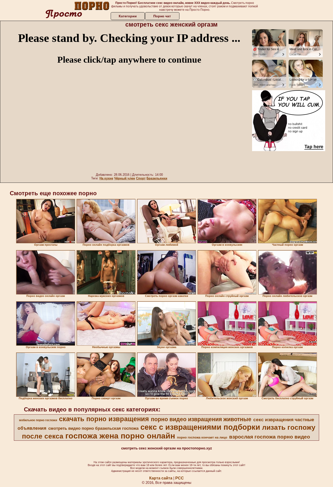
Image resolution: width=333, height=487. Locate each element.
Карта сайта (160, 478)
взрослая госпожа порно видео (269, 437)
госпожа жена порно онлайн (120, 435)
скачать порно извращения (104, 419)
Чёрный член (124, 178)
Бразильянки (157, 178)
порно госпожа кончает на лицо (202, 437)
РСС (179, 478)
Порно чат (162, 16)
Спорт (141, 178)
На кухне (106, 178)
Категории (128, 16)
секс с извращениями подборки (200, 427)
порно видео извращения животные (201, 419)
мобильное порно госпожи (38, 420)
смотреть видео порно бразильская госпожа (93, 428)
